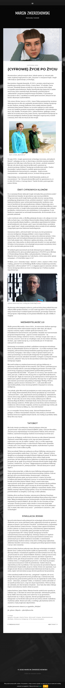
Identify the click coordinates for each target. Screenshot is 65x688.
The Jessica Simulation (37, 619)
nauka (39, 617)
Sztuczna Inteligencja (21, 619)
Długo (11, 615)
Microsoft (33, 617)
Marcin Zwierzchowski (35, 670)
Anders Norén (36, 673)
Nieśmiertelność (48, 617)
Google (16, 617)
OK (45, 686)
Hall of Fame (24, 617)
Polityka (11, 619)
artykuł (11, 617)
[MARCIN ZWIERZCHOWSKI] (32, 13)
